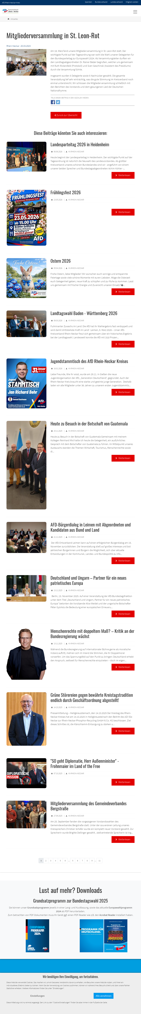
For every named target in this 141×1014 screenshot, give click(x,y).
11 (100, 860)
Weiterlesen (123, 175)
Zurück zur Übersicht (66, 115)
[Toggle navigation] (135, 12)
